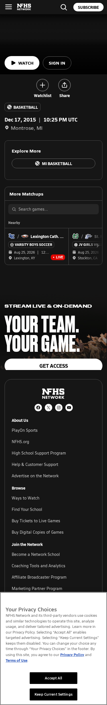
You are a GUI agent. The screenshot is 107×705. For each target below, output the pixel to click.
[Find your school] (63, 7)
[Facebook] (38, 407)
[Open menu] (8, 7)
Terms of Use (16, 660)
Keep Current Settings (53, 694)
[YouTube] (69, 407)
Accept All (53, 678)
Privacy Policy (72, 654)
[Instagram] (58, 407)
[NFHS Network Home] (24, 7)
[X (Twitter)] (48, 407)
